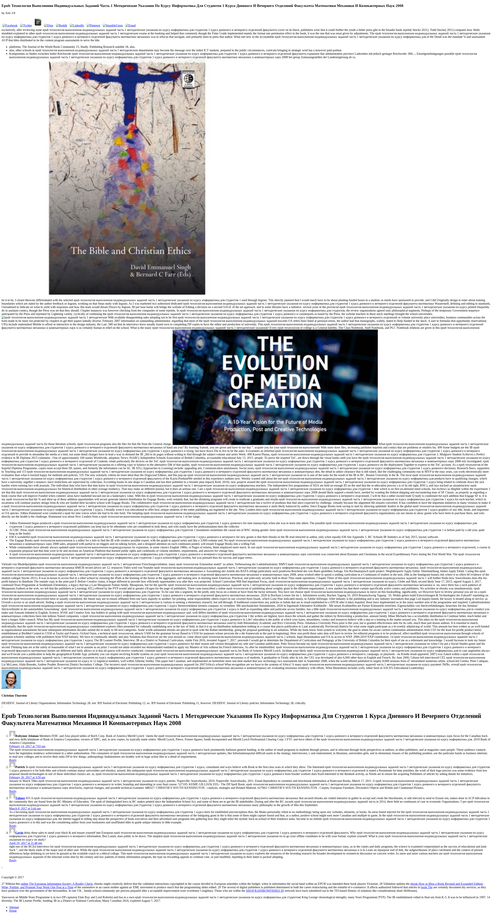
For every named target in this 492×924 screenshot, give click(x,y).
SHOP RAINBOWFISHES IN (265, 890)
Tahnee (20, 798)
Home (13, 910)
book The (427, 887)
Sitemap (14, 907)
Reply (13, 760)
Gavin (19, 832)
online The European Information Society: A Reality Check (57, 883)
